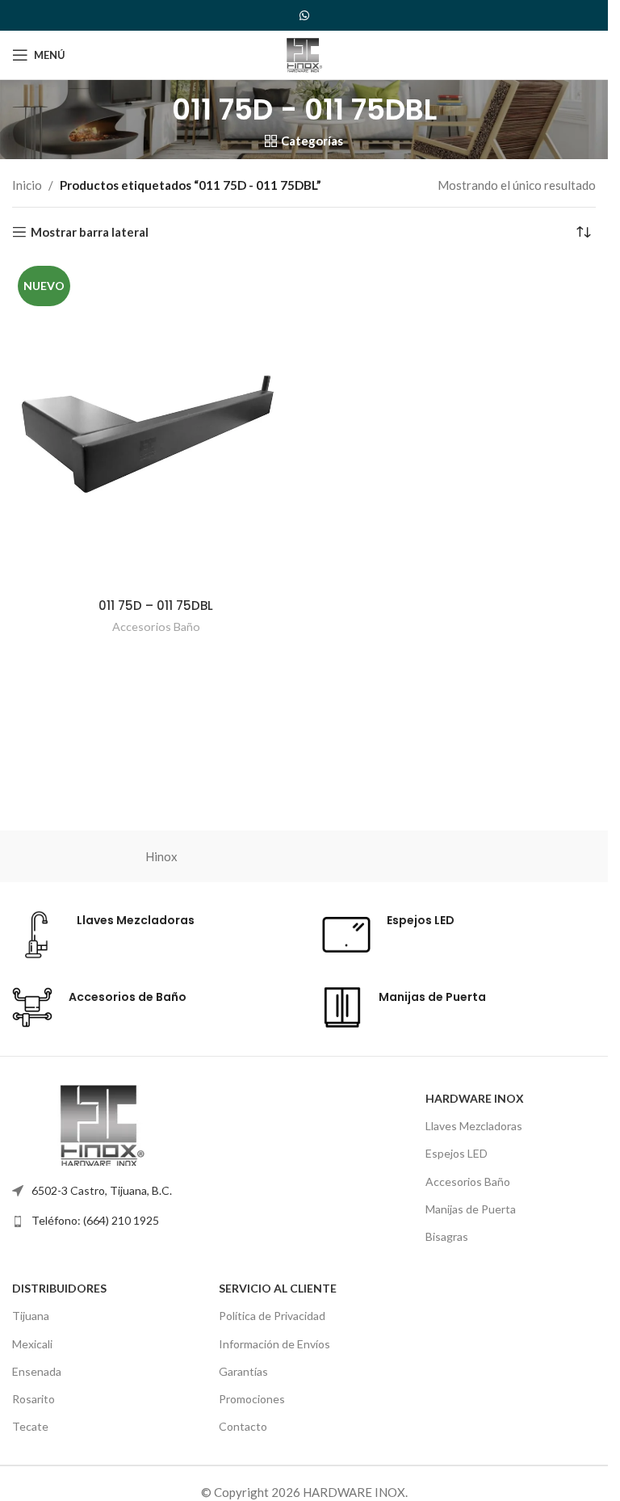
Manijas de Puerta (470, 1209)
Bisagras (446, 1236)
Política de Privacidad (272, 1315)
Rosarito (33, 1399)
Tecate (30, 1426)
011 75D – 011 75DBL (155, 605)
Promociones (252, 1399)
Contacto (243, 1426)
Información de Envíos (274, 1344)
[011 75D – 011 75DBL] (156, 424)
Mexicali (32, 1344)
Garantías (243, 1371)
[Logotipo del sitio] (303, 53)
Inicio (27, 185)
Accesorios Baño (156, 626)
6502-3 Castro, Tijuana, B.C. (101, 1190)
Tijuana (30, 1315)
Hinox (161, 856)
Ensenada (36, 1371)
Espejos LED (456, 1153)
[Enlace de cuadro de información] (103, 934)
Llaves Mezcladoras (473, 1126)
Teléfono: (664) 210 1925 (95, 1220)
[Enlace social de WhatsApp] (304, 16)
